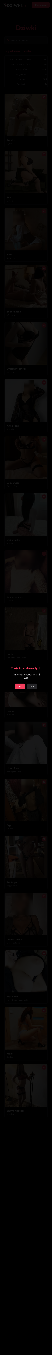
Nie (32, 686)
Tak (20, 686)
